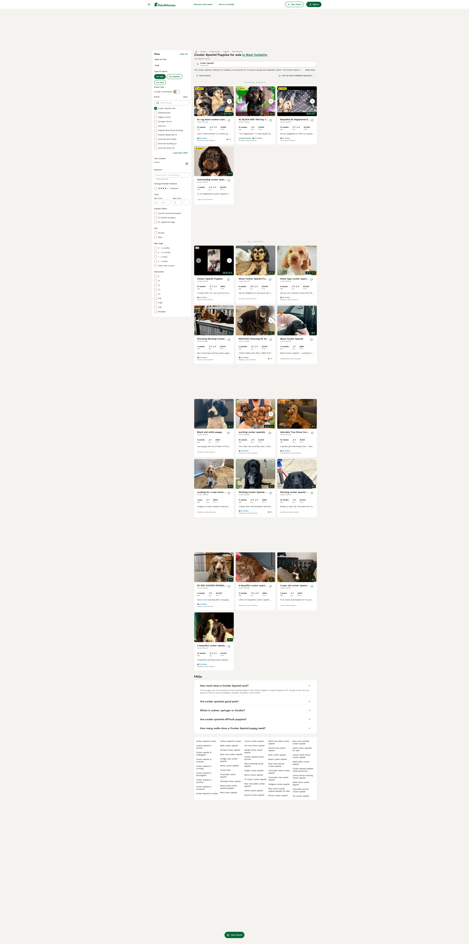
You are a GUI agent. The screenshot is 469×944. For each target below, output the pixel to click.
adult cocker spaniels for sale (302, 749)
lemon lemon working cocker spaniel (303, 776)
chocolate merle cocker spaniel (279, 771)
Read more (310, 70)
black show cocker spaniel (301, 783)
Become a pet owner (203, 4)
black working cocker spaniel (254, 765)
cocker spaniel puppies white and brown (303, 770)
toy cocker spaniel (301, 796)
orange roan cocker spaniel (229, 760)
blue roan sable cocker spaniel (254, 785)
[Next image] (229, 101)
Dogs (157, 65)
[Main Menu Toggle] (149, 4)
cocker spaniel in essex (230, 741)
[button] (214, 101)
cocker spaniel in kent (206, 741)
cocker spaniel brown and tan (254, 758)
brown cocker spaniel (278, 795)
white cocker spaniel (253, 791)
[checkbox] (155, 108)
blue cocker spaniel (277, 755)
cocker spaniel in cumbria (203, 781)
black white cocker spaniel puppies (228, 787)
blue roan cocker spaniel (231, 754)
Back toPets (160, 59)
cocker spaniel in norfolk (203, 747)
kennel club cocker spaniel (276, 749)
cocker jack (225, 770)
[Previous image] (198, 101)
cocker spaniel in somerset (203, 788)
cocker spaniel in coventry (203, 760)
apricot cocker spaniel (254, 795)
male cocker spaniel (229, 746)
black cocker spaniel (277, 759)
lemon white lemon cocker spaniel (302, 756)
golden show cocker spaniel (253, 751)
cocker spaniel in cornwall (203, 767)
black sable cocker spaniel (301, 763)
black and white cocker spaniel (278, 742)
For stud (160, 82)
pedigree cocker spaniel (279, 784)
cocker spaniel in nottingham (203, 753)
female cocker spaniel (230, 750)
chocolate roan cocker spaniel (278, 778)
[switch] (176, 92)
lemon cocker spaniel (254, 741)
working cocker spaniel (230, 781)
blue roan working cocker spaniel (301, 742)
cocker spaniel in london (207, 793)
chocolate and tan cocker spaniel (301, 790)
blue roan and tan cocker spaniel (276, 765)
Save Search (205, 75)
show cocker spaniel (229, 766)
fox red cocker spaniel (254, 746)
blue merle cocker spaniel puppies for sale (279, 790)
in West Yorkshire (254, 55)
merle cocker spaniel (253, 775)
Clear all (184, 54)
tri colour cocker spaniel (255, 779)
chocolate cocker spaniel (228, 775)
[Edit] (186, 163)
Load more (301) (180, 153)
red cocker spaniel (228, 792)
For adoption (174, 76)
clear (185, 97)
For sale (160, 76)
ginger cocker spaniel (254, 770)
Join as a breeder (226, 4)
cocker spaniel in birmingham (203, 774)
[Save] (229, 120)
